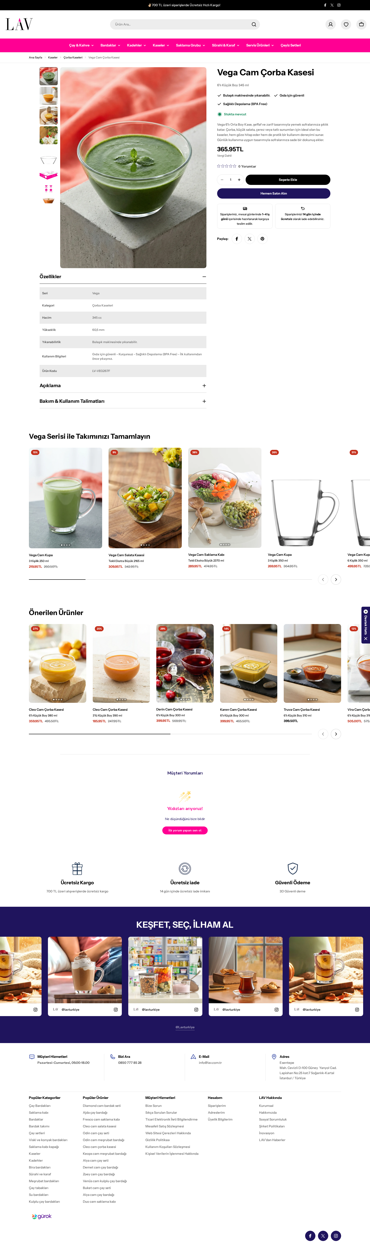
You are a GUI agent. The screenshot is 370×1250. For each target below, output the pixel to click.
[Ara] (254, 24)
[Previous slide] (323, 579)
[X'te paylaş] (250, 239)
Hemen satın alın (274, 193)
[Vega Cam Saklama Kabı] (224, 498)
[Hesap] (330, 24)
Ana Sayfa (35, 57)
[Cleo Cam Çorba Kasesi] (57, 663)
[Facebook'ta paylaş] (237, 239)
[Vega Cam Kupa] (65, 498)
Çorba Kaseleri (73, 57)
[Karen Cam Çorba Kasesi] (249, 663)
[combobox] (185, 24)
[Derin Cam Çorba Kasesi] (185, 663)
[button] (365, 625)
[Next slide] (336, 579)
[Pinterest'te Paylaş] (262, 239)
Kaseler (53, 57)
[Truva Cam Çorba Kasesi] (312, 663)
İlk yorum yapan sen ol (185, 830)
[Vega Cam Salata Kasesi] (145, 498)
